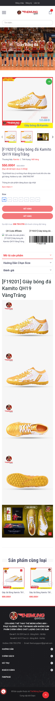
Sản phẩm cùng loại (27, 560)
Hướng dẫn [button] (8, 649)
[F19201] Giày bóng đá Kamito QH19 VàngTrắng (41, 231)
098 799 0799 (18, 224)
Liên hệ (37, 3)
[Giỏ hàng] (51, 12)
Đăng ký (29, 3)
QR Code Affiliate (14, 231)
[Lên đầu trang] (45, 695)
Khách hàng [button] (8, 670)
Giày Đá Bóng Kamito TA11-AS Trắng (17, 592)
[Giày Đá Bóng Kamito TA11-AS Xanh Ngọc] (41, 578)
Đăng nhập (19, 3)
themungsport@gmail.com (41, 643)
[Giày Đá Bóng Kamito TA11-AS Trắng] (14, 578)
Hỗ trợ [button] (5, 663)
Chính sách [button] (8, 656)
